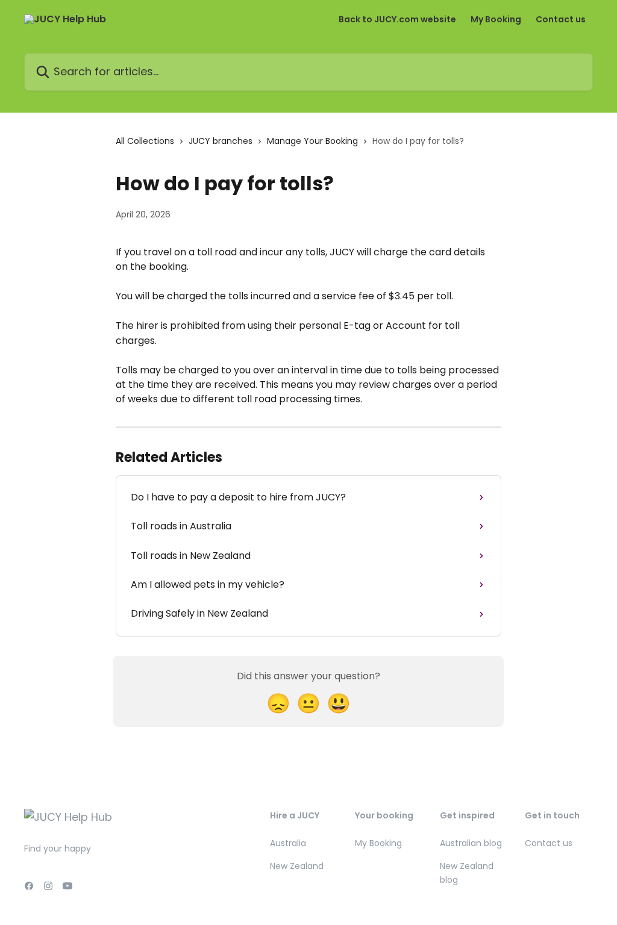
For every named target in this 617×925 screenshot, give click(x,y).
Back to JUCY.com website (397, 19)
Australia (288, 843)
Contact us (561, 19)
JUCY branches (220, 141)
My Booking (496, 19)
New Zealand (297, 866)
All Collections (145, 141)
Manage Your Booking (312, 141)
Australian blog (471, 843)
